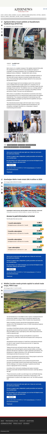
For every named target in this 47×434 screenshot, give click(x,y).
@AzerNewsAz (31, 167)
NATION (6, 14)
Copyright (26, 423)
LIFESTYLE (3, 16)
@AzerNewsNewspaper (12, 169)
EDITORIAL (39, 14)
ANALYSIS (43, 14)
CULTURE (17, 16)
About (2, 421)
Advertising (30, 421)
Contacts (22, 421)
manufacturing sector (30, 144)
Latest (2, 14)
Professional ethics (12, 421)
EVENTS (7, 16)
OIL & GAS (19, 14)
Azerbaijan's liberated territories (11, 147)
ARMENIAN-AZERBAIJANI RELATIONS (29, 14)
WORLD (10, 14)
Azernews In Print (6, 423)
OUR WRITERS (27, 16)
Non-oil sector (21, 144)
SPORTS (21, 16)
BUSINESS (14, 14)
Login (46, 8)
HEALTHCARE (12, 16)
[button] (2, 22)
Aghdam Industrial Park (25, 147)
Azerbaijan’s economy (12, 144)
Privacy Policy (17, 423)
